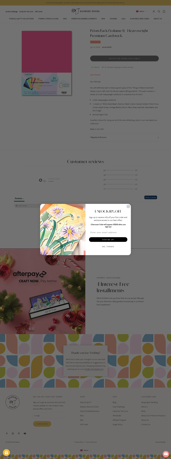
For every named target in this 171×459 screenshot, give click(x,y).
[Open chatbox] (166, 454)
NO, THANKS (108, 246)
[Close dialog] (128, 206)
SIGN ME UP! (108, 239)
